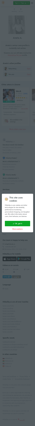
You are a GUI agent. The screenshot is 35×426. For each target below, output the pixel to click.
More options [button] (17, 229)
